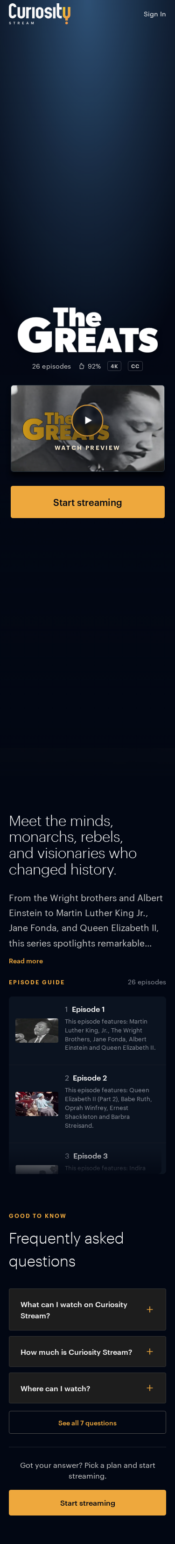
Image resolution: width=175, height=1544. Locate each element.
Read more (26, 960)
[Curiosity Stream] (39, 13)
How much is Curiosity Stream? (76, 1351)
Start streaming (87, 501)
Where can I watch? (55, 1388)
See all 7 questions (87, 1422)
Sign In (155, 13)
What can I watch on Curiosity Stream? (74, 1309)
